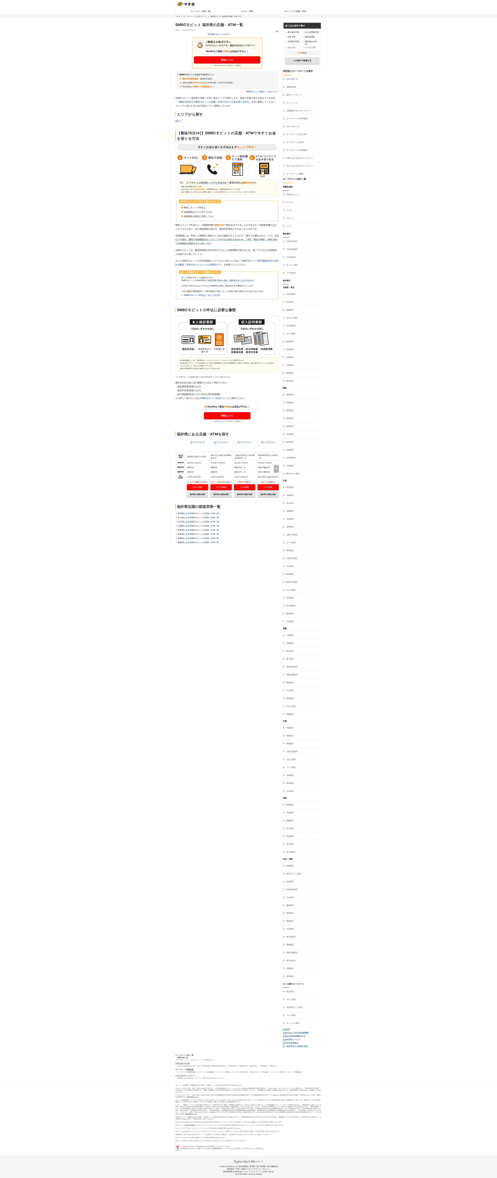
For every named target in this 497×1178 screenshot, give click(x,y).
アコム (289, 210)
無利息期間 (310, 37)
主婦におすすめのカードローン (299, 158)
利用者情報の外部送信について (236, 1171)
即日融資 (265, 1072)
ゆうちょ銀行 (292, 265)
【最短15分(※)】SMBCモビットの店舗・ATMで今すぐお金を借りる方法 (213, 102)
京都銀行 (290, 643)
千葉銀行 (290, 465)
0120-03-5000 (249, 192)
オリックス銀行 (293, 1023)
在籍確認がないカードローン (298, 110)
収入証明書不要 (312, 32)
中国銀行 (290, 728)
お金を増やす (232, 1066)
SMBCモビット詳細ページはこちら (261, 91)
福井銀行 (290, 526)
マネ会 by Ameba (189, 1125)
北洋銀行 (290, 302)
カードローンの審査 (295, 173)
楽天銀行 (290, 991)
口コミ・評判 (247, 11)
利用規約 (230, 1169)
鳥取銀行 (290, 743)
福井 (177, 121)
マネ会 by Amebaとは (228, 1166)
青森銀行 (290, 310)
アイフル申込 (221, 487)
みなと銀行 (291, 706)
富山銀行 (290, 503)
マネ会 (177, 16)
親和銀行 (290, 905)
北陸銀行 (290, 519)
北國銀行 (290, 511)
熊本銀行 (290, 913)
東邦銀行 (290, 381)
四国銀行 (290, 804)
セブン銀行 (291, 999)
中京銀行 (290, 621)
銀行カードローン (294, 95)
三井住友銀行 (292, 249)
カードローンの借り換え (297, 134)
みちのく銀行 (292, 317)
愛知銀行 (290, 613)
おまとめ (291, 47)
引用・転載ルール (243, 1169)
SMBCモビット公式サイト (213, 398)
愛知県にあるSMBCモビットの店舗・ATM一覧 (198, 542)
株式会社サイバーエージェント (225, 1148)
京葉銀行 (290, 450)
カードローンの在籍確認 (297, 150)
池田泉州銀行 (292, 666)
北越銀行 (290, 495)
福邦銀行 (290, 698)
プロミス (290, 218)
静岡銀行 (290, 574)
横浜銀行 (290, 394)
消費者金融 (291, 87)
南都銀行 (290, 714)
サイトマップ (255, 1171)
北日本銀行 (291, 325)
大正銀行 (290, 690)
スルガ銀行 (291, 590)
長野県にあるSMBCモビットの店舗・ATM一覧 (198, 530)
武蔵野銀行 (291, 458)
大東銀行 (290, 365)
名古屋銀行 (291, 605)
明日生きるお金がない (218, 1066)
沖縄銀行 (290, 968)
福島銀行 (290, 373)
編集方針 (274, 1166)
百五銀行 (290, 651)
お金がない (273, 1066)
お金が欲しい (254, 1066)
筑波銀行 (290, 410)
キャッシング (292, 102)
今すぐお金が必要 (203, 1066)
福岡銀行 (290, 865)
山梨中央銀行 (292, 534)
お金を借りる (292, 79)
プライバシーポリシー (261, 1169)
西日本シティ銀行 (294, 873)
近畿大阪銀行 (292, 674)
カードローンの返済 (295, 142)
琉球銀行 (290, 976)
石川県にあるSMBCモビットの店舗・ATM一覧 (198, 521)
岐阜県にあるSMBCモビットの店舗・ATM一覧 (198, 534)
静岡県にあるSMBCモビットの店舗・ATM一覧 (198, 538)
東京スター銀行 (293, 473)
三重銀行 (290, 635)
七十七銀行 (291, 333)
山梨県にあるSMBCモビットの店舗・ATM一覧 (198, 526)
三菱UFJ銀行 (291, 241)
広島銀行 (290, 775)
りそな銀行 (291, 273)
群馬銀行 (290, 426)
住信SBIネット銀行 (294, 1007)
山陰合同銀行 (292, 751)
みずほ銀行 (291, 257)
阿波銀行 (290, 836)
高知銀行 (290, 812)
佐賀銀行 (290, 881)
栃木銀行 (290, 442)
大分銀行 (290, 929)
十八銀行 (290, 897)
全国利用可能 (293, 41)
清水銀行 (290, 598)
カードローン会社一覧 (200, 11)
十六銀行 (290, 566)
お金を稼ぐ (264, 1066)
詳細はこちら (227, 59)
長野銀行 (290, 550)
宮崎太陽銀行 (292, 952)
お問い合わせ (268, 1171)
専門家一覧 (254, 1166)
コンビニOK (310, 47)
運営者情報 (243, 1166)
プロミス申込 (197, 487)
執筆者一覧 (264, 1166)
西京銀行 (290, 783)
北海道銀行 (291, 294)
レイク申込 (268, 487)
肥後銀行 (290, 921)
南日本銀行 (291, 960)
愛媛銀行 (290, 820)
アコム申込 (244, 487)
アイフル (290, 202)
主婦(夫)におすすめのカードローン (189, 1078)
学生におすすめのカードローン (299, 166)
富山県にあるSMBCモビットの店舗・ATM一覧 (198, 517)
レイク (289, 226)
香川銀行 (290, 844)
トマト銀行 (291, 767)
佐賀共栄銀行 (292, 889)
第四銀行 (290, 487)
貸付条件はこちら (193, 1097)
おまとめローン (293, 126)
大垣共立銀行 (292, 558)
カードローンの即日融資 (297, 118)
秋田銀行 (290, 341)
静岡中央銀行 (292, 582)
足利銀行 (290, 434)
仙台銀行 (290, 349)
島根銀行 (290, 735)
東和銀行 (290, 418)
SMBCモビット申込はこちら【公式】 (202, 295)
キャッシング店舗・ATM (295, 11)
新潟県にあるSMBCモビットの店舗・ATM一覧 (198, 513)
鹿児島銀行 (291, 937)
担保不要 (291, 37)
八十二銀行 (291, 542)
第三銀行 (290, 659)
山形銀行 (290, 357)
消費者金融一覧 (182, 1057)
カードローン (188, 16)
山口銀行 (290, 791)
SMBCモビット (201, 16)
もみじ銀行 (291, 759)
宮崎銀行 (290, 944)
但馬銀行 (290, 682)
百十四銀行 (291, 852)
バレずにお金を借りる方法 (186, 1066)
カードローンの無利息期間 (186, 1072)
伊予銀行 (290, 828)
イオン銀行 (291, 1015)
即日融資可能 (293, 32)
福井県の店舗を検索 (197, 494)
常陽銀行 (290, 402)
